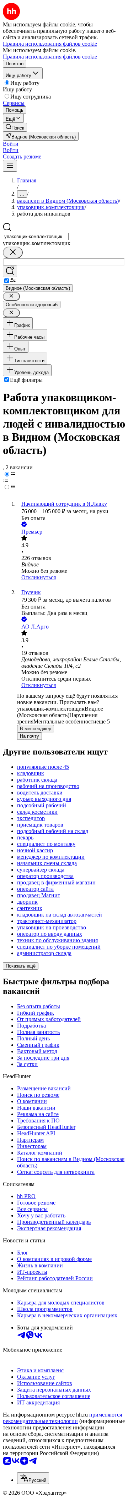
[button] (10, 144)
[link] (15, 127)
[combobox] (36, 236)
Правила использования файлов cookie (50, 57)
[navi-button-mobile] (10, 166)
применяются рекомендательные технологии (62, 1418)
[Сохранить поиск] (10, 271)
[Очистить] (13, 252)
